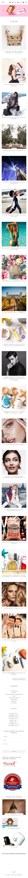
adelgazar (14, 699)
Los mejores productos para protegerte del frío (14, 510)
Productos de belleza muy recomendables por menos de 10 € (14, 477)
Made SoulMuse (17, 874)
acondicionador (14, 697)
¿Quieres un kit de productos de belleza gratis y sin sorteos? (14, 345)
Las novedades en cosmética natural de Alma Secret (14, 52)
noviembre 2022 (13, 725)
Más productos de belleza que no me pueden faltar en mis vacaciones (14, 576)
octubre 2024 (13, 713)
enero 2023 (14, 722)
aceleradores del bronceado (14, 694)
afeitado (14, 701)
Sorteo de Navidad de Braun (14, 815)
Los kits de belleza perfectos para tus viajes (14, 215)
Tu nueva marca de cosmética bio (14, 150)
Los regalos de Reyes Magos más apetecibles (14, 182)
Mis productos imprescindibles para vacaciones (14, 248)
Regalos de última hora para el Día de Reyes (14, 543)
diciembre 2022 (14, 723)
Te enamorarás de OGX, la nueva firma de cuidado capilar (14, 412)
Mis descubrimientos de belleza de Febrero (14, 673)
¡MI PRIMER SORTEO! (14, 828)
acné (14, 696)
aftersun (14, 703)
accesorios (14, 691)
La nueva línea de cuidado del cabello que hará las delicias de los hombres (14, 379)
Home (14, 872)
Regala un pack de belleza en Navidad (14, 85)
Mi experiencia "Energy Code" (14, 608)
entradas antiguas (19, 679)
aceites (14, 692)
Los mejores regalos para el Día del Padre (14, 640)
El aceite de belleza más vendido (14, 444)
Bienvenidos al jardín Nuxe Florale (14, 281)
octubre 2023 (13, 718)
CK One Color (14, 847)
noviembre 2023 (13, 717)
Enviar (14, 751)
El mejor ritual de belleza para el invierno (14, 118)
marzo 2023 (14, 720)
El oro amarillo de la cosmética (14, 312)
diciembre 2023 (14, 715)
